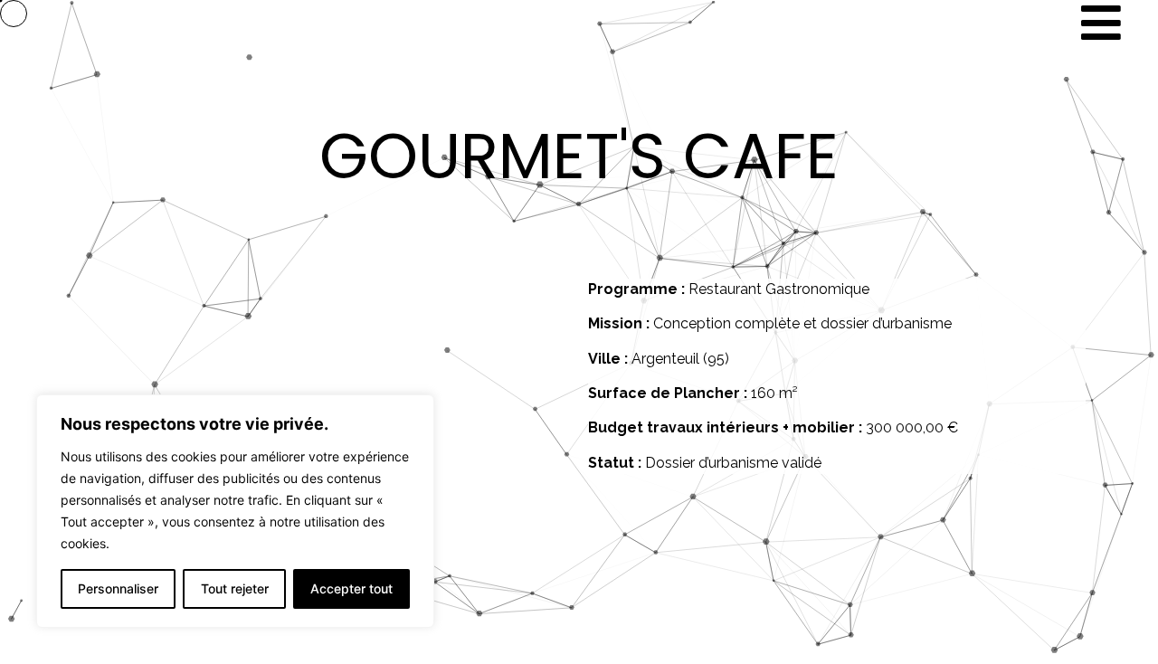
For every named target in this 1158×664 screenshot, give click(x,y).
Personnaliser (118, 588)
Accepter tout (351, 588)
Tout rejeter (235, 588)
